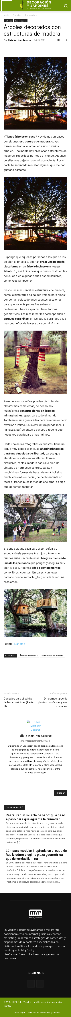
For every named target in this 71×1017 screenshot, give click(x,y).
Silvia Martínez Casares (19, 40)
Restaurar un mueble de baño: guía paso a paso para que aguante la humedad (35, 817)
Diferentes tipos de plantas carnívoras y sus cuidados (52, 702)
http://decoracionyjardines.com (35, 741)
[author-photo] (35, 729)
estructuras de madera (52, 655)
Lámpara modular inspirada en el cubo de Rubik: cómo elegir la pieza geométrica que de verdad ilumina (36, 855)
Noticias (17, 15)
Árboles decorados (29, 655)
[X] (15, 48)
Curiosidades (31, 15)
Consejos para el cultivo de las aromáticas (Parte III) (18, 702)
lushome (19, 643)
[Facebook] (7, 48)
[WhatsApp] (32, 48)
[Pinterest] (24, 48)
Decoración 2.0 (14, 807)
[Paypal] (29, 776)
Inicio (6, 15)
